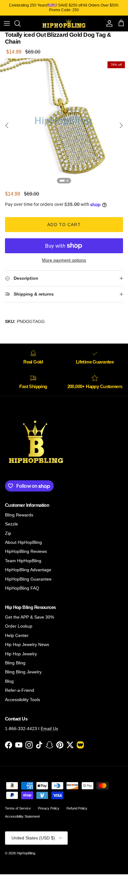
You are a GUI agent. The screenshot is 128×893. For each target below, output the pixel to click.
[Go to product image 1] (62, 181)
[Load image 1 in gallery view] (64, 122)
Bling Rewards (19, 514)
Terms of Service (18, 808)
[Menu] (7, 23)
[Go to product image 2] (67, 181)
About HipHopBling (23, 542)
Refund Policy (76, 808)
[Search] (20, 23)
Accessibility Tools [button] (22, 699)
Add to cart (63, 224)
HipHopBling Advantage (28, 569)
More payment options (64, 260)
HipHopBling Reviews (26, 551)
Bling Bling (15, 662)
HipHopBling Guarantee (28, 579)
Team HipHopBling (23, 560)
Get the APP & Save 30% (29, 617)
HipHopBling (26, 853)
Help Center (17, 635)
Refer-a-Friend (19, 690)
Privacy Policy (48, 808)
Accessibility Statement (22, 816)
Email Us (49, 728)
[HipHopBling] (64, 23)
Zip (8, 533)
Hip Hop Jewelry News (27, 644)
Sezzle (11, 523)
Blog (9, 681)
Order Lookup (18, 626)
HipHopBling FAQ (22, 588)
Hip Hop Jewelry (21, 653)
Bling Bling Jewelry (23, 671)
